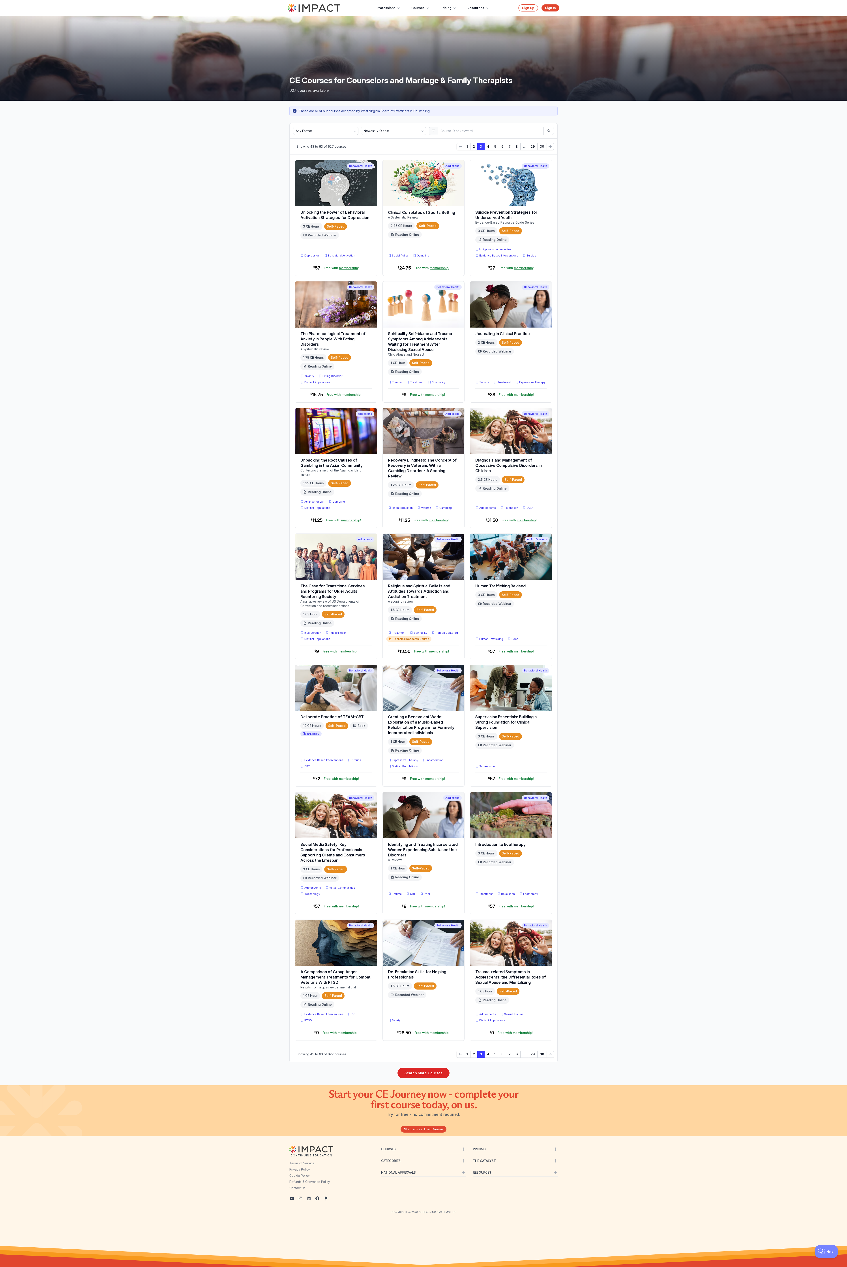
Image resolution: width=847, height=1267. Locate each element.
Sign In (550, 8)
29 (533, 146)
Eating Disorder (332, 376)
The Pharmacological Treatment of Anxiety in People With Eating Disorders (332, 339)
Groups (356, 760)
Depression (312, 255)
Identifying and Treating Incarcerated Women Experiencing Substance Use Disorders (423, 849)
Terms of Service (302, 1163)
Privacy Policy (299, 1169)
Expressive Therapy (532, 382)
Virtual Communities (342, 887)
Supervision (487, 766)
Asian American (314, 501)
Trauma (397, 382)
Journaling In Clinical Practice (502, 333)
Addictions (452, 166)
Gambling (423, 255)
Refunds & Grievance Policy (309, 1182)
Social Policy (400, 255)
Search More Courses (423, 1073)
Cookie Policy (299, 1175)
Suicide (531, 255)
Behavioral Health (360, 166)
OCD (530, 507)
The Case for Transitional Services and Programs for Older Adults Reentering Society (332, 591)
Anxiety (309, 376)
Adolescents (487, 507)
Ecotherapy (530, 894)
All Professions (537, 539)
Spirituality (438, 382)
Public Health (338, 632)
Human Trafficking (491, 639)
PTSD (309, 1020)
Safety (396, 1020)
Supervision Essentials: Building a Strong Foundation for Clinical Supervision (506, 722)
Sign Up (528, 8)
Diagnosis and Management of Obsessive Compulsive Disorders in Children (508, 465)
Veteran (426, 507)
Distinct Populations (317, 382)
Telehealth (511, 507)
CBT (308, 766)
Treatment (417, 382)
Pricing (446, 8)
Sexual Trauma (513, 1014)
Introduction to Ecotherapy (500, 844)
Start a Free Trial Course (423, 1129)
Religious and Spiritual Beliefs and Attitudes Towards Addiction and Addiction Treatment (419, 591)
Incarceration (312, 632)
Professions (386, 8)
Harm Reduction (402, 507)
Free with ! (341, 268)
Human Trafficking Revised (500, 586)
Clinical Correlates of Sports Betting (421, 212)
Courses (418, 8)
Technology (312, 894)
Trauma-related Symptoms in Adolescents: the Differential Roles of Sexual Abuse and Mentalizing (510, 977)
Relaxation (508, 894)
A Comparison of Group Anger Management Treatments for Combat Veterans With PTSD (335, 977)
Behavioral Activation (341, 255)
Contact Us (297, 1188)
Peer (515, 639)
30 (542, 146)
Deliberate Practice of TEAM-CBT (332, 717)
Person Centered (447, 632)
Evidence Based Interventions (498, 255)
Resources (475, 8)
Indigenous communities (495, 249)
